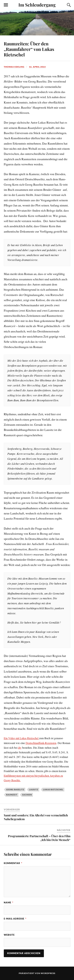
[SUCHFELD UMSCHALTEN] (68, 5)
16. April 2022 (37, 66)
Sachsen (27, 795)
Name (8, 902)
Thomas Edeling (14, 66)
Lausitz (33, 789)
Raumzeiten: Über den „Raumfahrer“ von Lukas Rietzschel (29, 49)
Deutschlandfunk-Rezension (41, 743)
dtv (20, 747)
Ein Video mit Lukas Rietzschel (21, 738)
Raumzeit (11, 795)
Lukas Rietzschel (53, 789)
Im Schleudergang (37, 5)
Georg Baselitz (15, 789)
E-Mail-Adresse (15, 918)
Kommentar (13, 863)
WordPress (48, 973)
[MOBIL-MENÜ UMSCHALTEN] (6, 5)
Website (9, 934)
